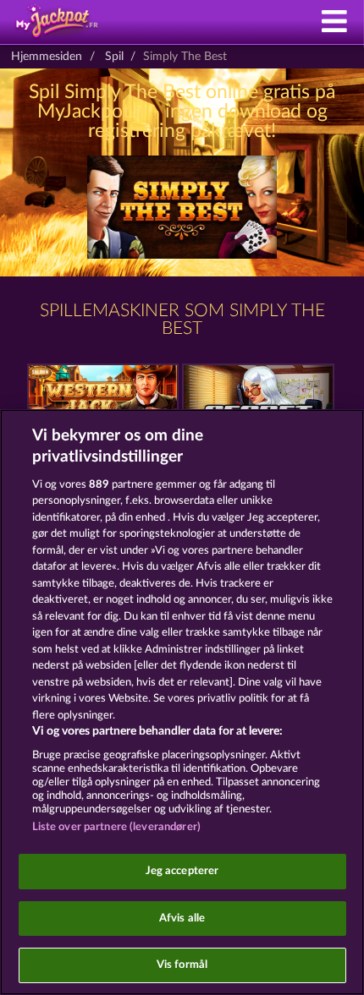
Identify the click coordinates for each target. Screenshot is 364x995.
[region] (182, 702)
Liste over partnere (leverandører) (116, 827)
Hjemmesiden (46, 57)
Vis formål (182, 964)
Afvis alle (182, 918)
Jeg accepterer (182, 871)
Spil (114, 57)
